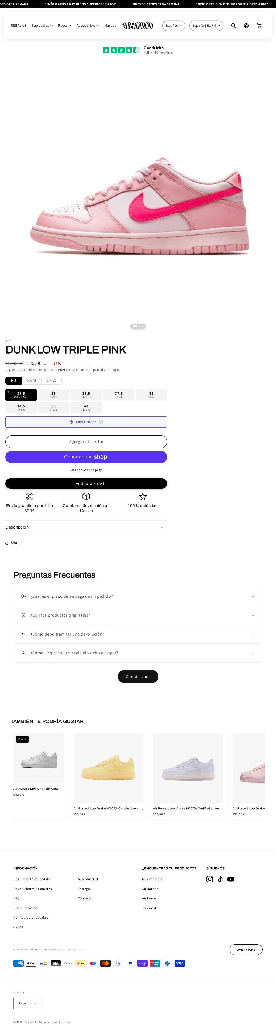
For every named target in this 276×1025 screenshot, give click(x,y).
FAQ (16, 898)
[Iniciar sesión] (246, 26)
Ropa (62, 25)
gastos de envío (55, 370)
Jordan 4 (149, 908)
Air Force (149, 898)
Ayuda (18, 927)
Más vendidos (152, 879)
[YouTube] (230, 879)
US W (51, 381)
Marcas (110, 25)
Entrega (84, 888)
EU (13, 381)
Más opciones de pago (86, 470)
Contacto (85, 898)
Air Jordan (150, 888)
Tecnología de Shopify (54, 1022)
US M (31, 381)
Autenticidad (88, 879)
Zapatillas (40, 25)
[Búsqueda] (233, 26)
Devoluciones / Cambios (32, 888)
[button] (259, 26)
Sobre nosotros (25, 908)
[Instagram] (209, 879)
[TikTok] (220, 879)
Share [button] (16, 542)
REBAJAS (18, 25)
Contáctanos (138, 676)
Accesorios (86, 25)
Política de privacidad (30, 917)
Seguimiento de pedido (31, 879)
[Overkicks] (138, 25)
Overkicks (31, 1022)
